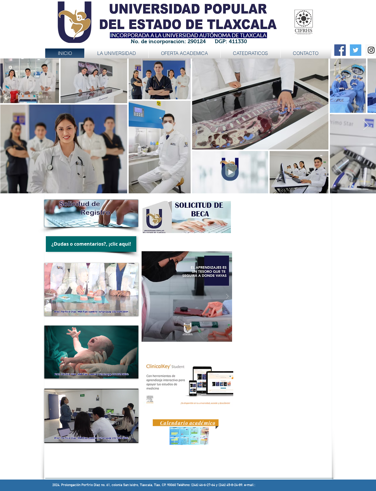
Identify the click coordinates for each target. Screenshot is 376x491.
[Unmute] (62, 308)
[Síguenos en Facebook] (340, 50)
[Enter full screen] (130, 308)
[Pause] (52, 308)
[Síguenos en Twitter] (355, 50)
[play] (218, 241)
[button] (184, 53)
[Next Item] (365, 125)
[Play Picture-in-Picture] (120, 308)
